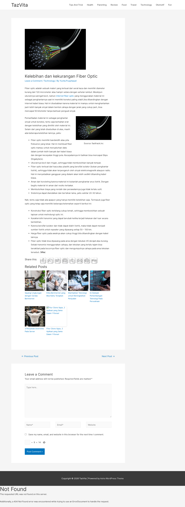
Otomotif (160, 5)
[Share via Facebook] (43, 260)
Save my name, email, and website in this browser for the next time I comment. (66, 434)
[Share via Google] (50, 260)
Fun (170, 5)
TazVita (19, 5)
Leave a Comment (33, 81)
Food (124, 5)
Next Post (108, 356)
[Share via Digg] (94, 260)
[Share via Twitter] (57, 260)
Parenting (102, 5)
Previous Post (30, 356)
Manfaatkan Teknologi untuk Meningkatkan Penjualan (77, 296)
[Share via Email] (79, 260)
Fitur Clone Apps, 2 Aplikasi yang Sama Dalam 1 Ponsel (54, 331)
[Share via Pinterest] (87, 260)
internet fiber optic (65, 96)
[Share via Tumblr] (72, 260)
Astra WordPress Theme (112, 478)
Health (90, 5)
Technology (146, 5)
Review (114, 5)
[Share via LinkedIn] (65, 260)
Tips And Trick (76, 5)
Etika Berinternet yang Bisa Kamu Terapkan (55, 294)
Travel (134, 5)
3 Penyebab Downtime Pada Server (34, 329)
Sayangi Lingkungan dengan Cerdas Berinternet (33, 296)
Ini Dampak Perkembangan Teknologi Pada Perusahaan (96, 297)
